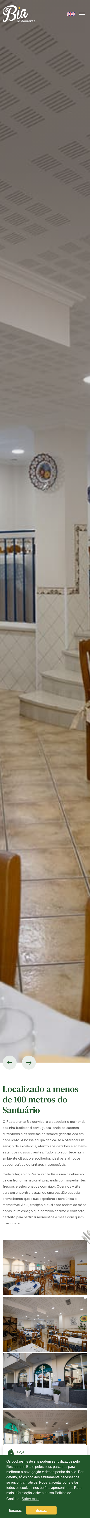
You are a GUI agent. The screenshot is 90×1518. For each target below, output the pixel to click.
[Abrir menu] (81, 13)
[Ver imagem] (45, 1267)
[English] (71, 14)
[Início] (19, 13)
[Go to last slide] (10, 1063)
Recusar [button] (15, 1510)
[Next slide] (29, 1063)
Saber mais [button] (30, 1499)
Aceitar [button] (41, 1510)
